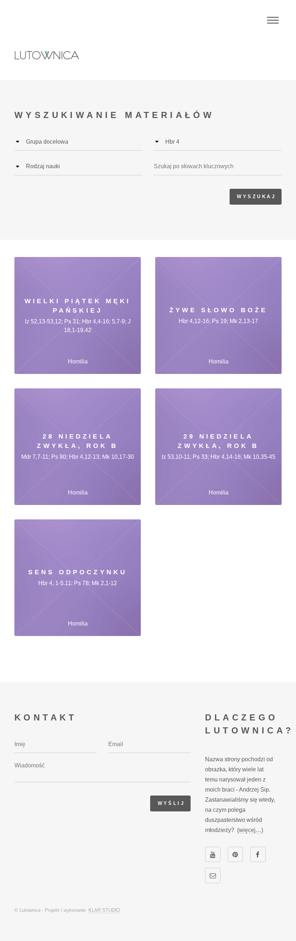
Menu (272, 20)
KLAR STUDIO (104, 910)
